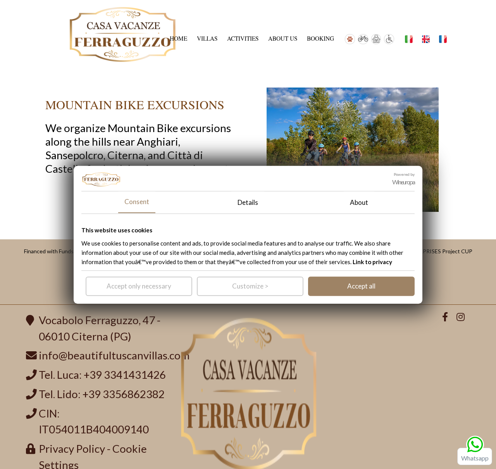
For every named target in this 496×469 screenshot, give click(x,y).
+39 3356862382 (124, 394)
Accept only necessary (139, 286)
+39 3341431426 (125, 374)
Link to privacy (372, 261)
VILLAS (207, 38)
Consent (136, 202)
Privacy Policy (72, 448)
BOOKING (320, 38)
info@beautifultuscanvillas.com (114, 355)
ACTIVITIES (243, 38)
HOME (178, 38)
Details (248, 202)
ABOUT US (283, 38)
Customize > (250, 286)
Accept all (361, 286)
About (359, 202)
